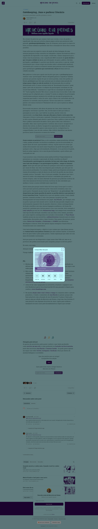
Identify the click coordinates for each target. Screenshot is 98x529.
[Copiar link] (37, 276)
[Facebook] (43, 276)
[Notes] (55, 276)
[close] (63, 249)
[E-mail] (49, 276)
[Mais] (61, 276)
